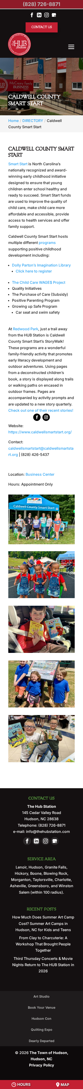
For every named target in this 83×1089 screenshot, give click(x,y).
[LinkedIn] (39, 14)
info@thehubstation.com (47, 831)
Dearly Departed (41, 1041)
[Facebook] (32, 14)
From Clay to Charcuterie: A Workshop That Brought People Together (43, 944)
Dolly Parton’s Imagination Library (41, 265)
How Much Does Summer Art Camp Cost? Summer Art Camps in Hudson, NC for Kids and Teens (43, 923)
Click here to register (34, 271)
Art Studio (41, 996)
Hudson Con (41, 1018)
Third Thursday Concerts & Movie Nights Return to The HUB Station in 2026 (43, 964)
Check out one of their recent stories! (40, 410)
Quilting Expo (41, 1029)
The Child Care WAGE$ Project (38, 282)
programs (47, 242)
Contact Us (41, 27)
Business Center (40, 474)
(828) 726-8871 (41, 4)
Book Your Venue (41, 1007)
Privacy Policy (41, 1065)
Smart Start (17, 164)
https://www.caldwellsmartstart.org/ (40, 432)
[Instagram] (46, 14)
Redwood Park (25, 329)
